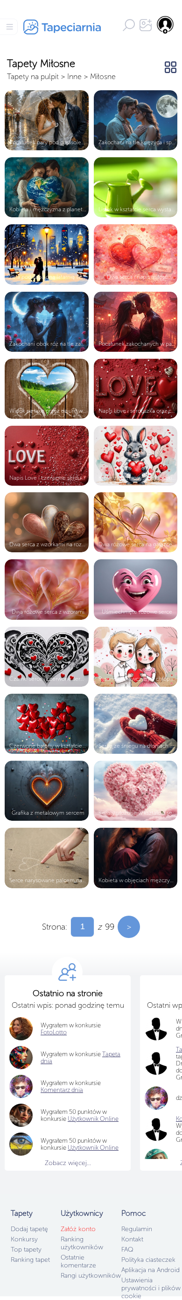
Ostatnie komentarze (78, 1261)
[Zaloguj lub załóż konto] (165, 24)
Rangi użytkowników (91, 1276)
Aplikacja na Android (150, 1270)
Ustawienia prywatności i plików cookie (151, 1288)
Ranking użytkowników (82, 1243)
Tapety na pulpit (33, 76)
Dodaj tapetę (29, 1229)
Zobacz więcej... (68, 1163)
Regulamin (136, 1229)
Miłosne (103, 76)
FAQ (127, 1249)
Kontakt (132, 1239)
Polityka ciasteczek (148, 1260)
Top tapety (26, 1249)
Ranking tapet (30, 1260)
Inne (74, 76)
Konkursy (24, 1239)
